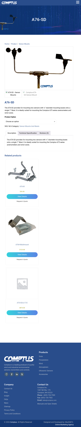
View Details (22, 196)
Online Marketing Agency (64, 425)
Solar (41, 356)
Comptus (13, 422)
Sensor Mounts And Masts (29, 126)
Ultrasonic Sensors (46, 371)
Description (12, 133)
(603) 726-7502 (47, 398)
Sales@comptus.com (49, 400)
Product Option (10, 117)
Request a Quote (22, 201)
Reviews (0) (44, 133)
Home (7, 44)
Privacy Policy (9, 410)
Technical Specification (28, 133)
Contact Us (8, 389)
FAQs (6, 399)
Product (14, 44)
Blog (5, 392)
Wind (41, 364)
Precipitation (43, 360)
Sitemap (7, 407)
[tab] (12, 133)
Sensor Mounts (24, 44)
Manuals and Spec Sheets (47, 404)
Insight (6, 396)
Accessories (43, 374)
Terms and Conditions (12, 414)
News (6, 403)
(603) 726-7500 (49, 395)
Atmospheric (43, 367)
